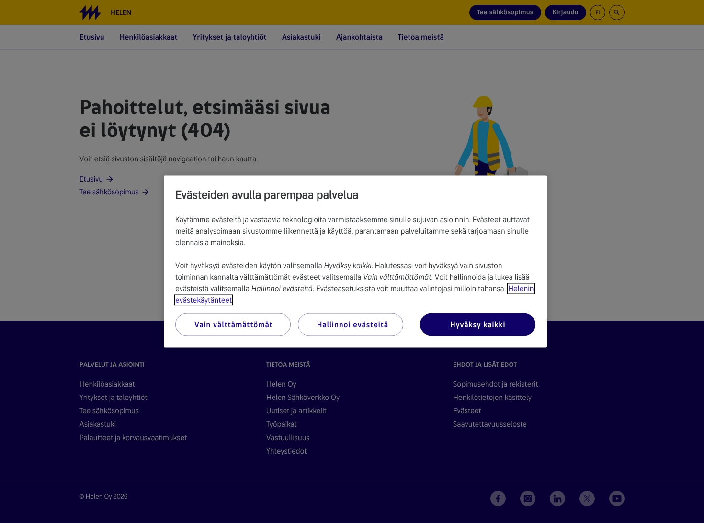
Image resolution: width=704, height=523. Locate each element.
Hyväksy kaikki (477, 324)
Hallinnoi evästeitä (352, 324)
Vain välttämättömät (233, 324)
